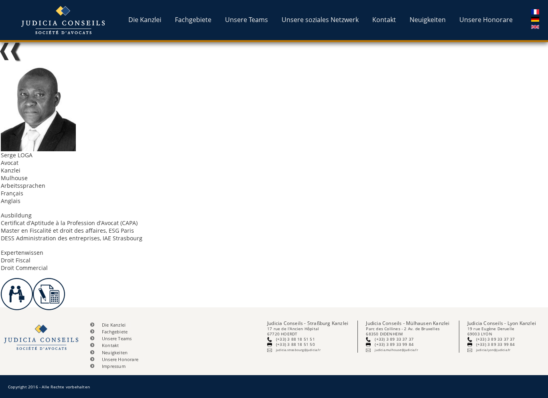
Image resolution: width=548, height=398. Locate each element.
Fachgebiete (193, 19)
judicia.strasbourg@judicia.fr (298, 350)
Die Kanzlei (144, 19)
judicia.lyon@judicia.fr (493, 350)
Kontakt (384, 19)
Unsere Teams (246, 19)
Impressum (114, 366)
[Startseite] (64, 20)
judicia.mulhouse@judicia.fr (396, 350)
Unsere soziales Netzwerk (320, 19)
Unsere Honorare (486, 19)
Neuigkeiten (428, 19)
